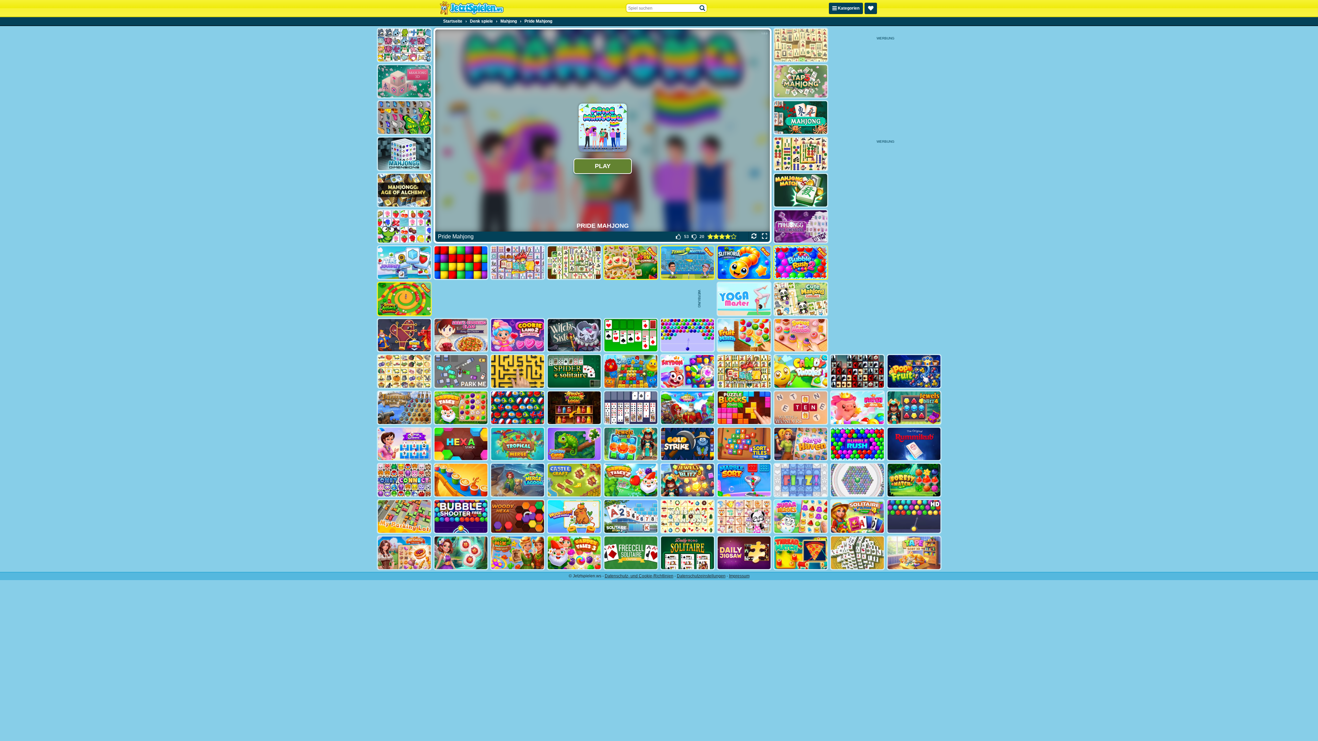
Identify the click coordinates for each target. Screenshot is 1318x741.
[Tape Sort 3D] (914, 553)
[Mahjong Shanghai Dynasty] (574, 262)
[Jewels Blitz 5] (687, 480)
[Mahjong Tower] (857, 553)
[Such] (702, 8)
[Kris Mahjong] (404, 371)
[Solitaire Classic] (630, 335)
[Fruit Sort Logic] (574, 407)
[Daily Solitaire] (687, 553)
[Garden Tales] (460, 407)
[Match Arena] (857, 407)
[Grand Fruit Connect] (630, 262)
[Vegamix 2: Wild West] (517, 553)
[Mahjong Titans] (800, 154)
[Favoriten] (871, 8)
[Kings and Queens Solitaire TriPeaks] (404, 444)
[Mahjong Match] (800, 190)
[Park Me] (460, 371)
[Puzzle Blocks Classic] (744, 407)
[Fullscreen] (764, 237)
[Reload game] (754, 237)
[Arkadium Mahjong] (800, 117)
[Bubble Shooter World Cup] (517, 407)
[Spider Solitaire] (574, 371)
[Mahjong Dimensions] (404, 154)
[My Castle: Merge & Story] (404, 553)
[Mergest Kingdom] (687, 407)
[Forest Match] (914, 480)
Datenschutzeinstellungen (701, 576)
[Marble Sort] (744, 480)
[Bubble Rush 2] (800, 262)
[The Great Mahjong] (800, 45)
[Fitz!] (800, 480)
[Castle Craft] (574, 480)
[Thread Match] (800, 553)
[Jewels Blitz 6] (630, 444)
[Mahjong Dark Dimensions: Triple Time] (800, 226)
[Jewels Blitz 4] (914, 407)
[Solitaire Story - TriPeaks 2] (630, 516)
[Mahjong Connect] (744, 371)
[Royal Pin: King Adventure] (404, 335)
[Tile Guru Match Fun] (460, 553)
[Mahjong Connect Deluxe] (517, 262)
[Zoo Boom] (630, 371)
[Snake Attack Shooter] (404, 299)
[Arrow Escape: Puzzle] (517, 371)
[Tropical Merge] (517, 444)
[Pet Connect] (404, 45)
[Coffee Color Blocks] (460, 480)
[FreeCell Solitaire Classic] (630, 553)
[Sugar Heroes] (800, 516)
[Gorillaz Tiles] (857, 371)
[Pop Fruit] (914, 371)
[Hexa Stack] (460, 444)
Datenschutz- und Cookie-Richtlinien (639, 576)
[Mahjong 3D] (404, 81)
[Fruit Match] (744, 335)
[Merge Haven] (800, 444)
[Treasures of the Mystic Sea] (404, 407)
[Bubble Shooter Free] (460, 516)
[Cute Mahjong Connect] (800, 299)
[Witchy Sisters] (574, 335)
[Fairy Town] (857, 480)
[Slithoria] (744, 262)
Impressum (739, 576)
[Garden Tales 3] (574, 553)
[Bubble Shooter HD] (914, 516)
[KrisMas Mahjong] (687, 516)
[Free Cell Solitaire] (630, 407)
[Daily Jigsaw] (744, 553)
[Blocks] (460, 262)
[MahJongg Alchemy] (404, 190)
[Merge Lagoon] (517, 480)
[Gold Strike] (687, 444)
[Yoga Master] (744, 299)
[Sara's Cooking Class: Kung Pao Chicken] (460, 335)
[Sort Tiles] (744, 444)
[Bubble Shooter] (687, 335)
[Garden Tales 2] (630, 480)
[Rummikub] (914, 444)
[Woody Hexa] (517, 516)
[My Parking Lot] (404, 516)
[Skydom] (687, 371)
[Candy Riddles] (800, 371)
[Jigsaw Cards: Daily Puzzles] (574, 444)
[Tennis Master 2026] (687, 262)
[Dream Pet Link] (744, 516)
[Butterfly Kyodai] (404, 117)
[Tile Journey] (404, 262)
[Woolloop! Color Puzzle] (574, 516)
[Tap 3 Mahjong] (800, 81)
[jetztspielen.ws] (471, 8)
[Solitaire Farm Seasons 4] (857, 516)
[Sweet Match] (800, 335)
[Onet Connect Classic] (404, 480)
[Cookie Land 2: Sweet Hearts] (517, 335)
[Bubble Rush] (857, 444)
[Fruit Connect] (404, 226)
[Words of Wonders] (800, 407)
